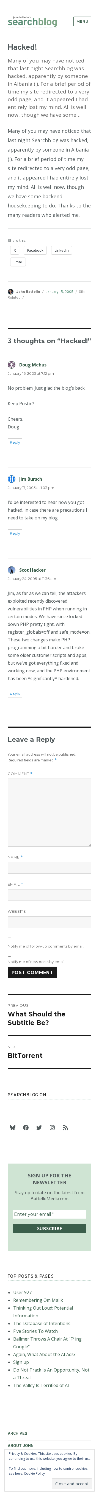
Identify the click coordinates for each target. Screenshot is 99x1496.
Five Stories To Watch (35, 1331)
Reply (15, 442)
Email (15, 884)
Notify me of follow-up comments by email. (46, 946)
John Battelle (28, 292)
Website (17, 911)
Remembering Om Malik (38, 1300)
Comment (20, 773)
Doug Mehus (32, 365)
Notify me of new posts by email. (36, 961)
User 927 (22, 1292)
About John (21, 1446)
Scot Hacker (32, 570)
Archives (17, 1434)
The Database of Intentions (41, 1323)
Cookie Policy (34, 1473)
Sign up (21, 1362)
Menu (82, 21)
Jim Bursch (30, 479)
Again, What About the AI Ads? (44, 1354)
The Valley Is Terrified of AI (41, 1385)
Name (15, 857)
